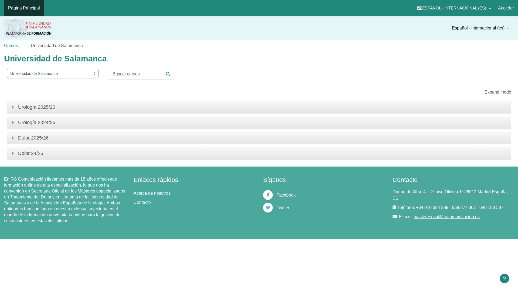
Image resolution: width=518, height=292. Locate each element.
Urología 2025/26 (36, 107)
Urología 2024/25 (36, 122)
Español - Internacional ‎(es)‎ (479, 28)
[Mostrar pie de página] (504, 278)
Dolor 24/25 (30, 153)
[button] (454, 8)
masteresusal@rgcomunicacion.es (447, 216)
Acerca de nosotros (152, 193)
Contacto (142, 202)
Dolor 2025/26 (33, 138)
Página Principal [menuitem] (24, 8)
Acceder (506, 8)
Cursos (11, 45)
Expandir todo (498, 92)
